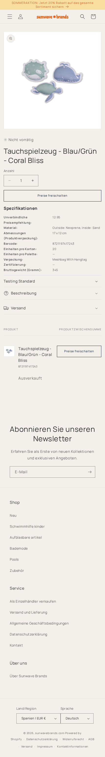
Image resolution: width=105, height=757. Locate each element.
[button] (9, 16)
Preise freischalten (52, 195)
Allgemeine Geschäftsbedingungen (39, 623)
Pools (14, 559)
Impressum (44, 746)
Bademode (19, 548)
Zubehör (17, 570)
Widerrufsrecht (73, 739)
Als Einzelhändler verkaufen (33, 601)
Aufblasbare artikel (26, 537)
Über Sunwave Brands (28, 676)
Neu (13, 515)
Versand (27, 746)
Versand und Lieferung (28, 612)
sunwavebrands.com (49, 733)
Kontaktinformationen (72, 746)
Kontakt (16, 645)
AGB (91, 739)
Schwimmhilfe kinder (27, 526)
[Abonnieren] (89, 472)
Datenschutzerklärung (28, 634)
